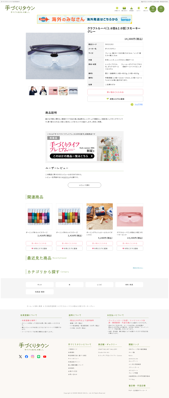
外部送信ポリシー (74, 362)
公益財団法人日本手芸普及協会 (139, 376)
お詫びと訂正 (72, 371)
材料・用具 (129, 284)
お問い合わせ (72, 374)
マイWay (132, 379)
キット (40, 284)
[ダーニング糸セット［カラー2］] (69, 216)
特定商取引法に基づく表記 (77, 355)
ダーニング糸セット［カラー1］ (37, 232)
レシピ (99, 284)
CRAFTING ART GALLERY (107, 349)
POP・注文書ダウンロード (138, 390)
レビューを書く (84, 185)
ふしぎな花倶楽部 (135, 364)
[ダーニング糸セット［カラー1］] (39, 216)
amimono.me (133, 359)
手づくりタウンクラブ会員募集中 (10, 1)
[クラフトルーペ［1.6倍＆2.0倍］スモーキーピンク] (130, 216)
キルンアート (133, 361)
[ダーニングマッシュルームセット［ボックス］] (99, 216)
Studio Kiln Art (103, 352)
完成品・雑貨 (40, 292)
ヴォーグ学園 (133, 373)
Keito (131, 355)
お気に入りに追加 (117, 99)
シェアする (139, 104)
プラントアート (134, 367)
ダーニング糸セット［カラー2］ (67, 232)
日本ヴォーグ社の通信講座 (138, 349)
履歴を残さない (138, 268)
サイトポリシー (73, 359)
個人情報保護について (75, 365)
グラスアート (133, 370)
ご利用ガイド (72, 349)
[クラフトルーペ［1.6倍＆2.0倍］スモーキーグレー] (55, 56)
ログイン (66, 177)
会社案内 (71, 368)
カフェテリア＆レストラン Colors (110, 355)
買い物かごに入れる (115, 92)
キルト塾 (132, 352)
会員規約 (71, 352)
